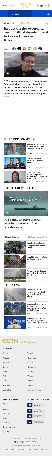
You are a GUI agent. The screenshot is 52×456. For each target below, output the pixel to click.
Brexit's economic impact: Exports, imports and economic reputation (37, 175)
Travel (5, 371)
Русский (6, 422)
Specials (6, 385)
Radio (16, 14)
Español (6, 408)
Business (31, 358)
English (5, 404)
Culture (30, 362)
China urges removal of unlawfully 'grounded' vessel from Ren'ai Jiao (37, 320)
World (30, 353)
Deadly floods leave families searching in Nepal (36, 245)
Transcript (32, 385)
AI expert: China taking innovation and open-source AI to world (37, 146)
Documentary (8, 427)
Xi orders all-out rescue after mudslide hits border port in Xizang (36, 293)
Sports (5, 367)
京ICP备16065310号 (34, 438)
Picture (5, 376)
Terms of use (9, 449)
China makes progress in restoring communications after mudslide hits (36, 307)
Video (30, 376)
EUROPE (6, 390)
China (5, 353)
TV (27, 14)
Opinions (31, 367)
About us (44, 449)
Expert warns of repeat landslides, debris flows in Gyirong (37, 273)
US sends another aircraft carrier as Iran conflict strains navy (23, 223)
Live (4, 380)
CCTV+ (5, 431)
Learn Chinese (34, 390)
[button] (8, 74)
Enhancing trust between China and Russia (35, 160)
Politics (5, 358)
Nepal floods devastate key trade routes (37, 258)
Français (6, 413)
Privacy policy (32, 449)
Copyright (21, 449)
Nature (30, 371)
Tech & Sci (7, 362)
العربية (5, 418)
